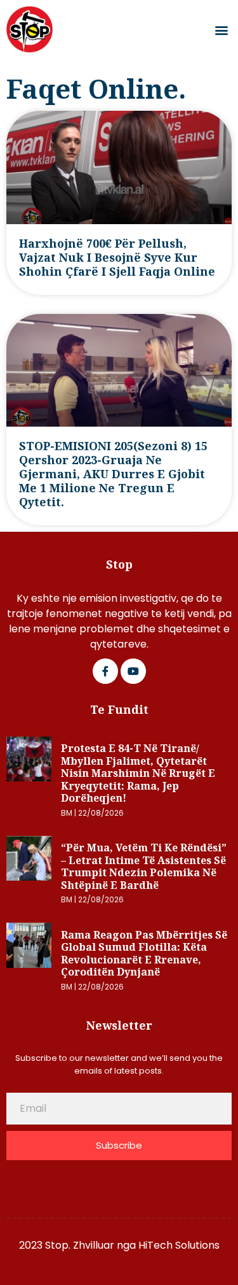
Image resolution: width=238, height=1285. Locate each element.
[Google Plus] (133, 671)
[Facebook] (105, 671)
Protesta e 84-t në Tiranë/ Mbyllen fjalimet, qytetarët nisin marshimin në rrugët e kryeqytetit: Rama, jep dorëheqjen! (138, 773)
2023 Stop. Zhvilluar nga (78, 1245)
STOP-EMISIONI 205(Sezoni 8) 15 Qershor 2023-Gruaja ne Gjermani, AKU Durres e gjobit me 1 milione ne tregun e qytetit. (113, 473)
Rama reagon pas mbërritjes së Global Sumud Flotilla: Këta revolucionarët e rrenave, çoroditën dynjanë (144, 953)
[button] (221, 29)
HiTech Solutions (179, 1245)
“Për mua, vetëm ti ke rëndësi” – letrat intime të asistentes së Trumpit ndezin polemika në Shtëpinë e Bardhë (144, 866)
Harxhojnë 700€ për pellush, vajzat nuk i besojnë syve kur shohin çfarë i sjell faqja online (117, 257)
